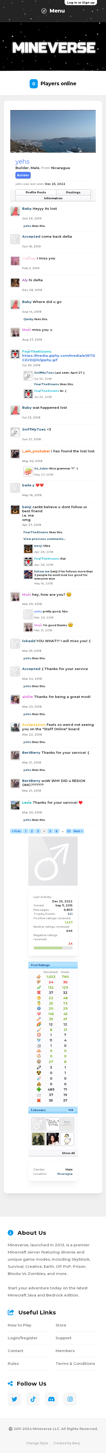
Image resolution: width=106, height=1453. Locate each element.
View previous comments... (44, 539)
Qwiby (28, 319)
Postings (73, 192)
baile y (28, 485)
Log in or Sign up (80, 2)
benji (26, 507)
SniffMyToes (44, 372)
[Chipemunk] (52, 1139)
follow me (42, 571)
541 (70, 914)
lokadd (29, 641)
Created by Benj (66, 1443)
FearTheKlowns (46, 384)
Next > (78, 831)
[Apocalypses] (67, 1139)
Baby (27, 208)
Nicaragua (65, 1174)
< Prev (16, 831)
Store (61, 1325)
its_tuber (41, 468)
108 (70, 1110)
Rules (13, 1363)
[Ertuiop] (52, 1124)
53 (69, 831)
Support (64, 1337)
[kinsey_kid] (38, 1124)
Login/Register (23, 1337)
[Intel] (67, 1124)
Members (65, 1350)
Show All (68, 1153)
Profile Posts (36, 192)
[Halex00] (38, 1139)
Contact (15, 1350)
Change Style (37, 1443)
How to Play (19, 1325)
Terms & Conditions (75, 1363)
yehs (27, 226)
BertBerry (31, 752)
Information (53, 198)
